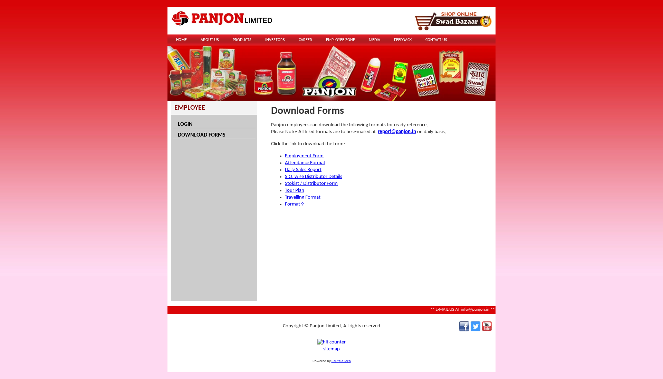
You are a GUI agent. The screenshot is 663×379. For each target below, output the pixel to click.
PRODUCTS (242, 40)
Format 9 (294, 204)
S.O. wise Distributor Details (313, 176)
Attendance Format (305, 163)
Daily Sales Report (303, 169)
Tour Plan (294, 190)
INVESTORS (275, 40)
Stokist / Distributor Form (311, 183)
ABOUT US (210, 40)
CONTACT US (436, 40)
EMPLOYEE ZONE (340, 40)
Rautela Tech (341, 361)
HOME (181, 40)
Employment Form (304, 156)
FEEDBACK (403, 40)
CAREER (305, 40)
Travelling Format (302, 197)
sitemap (331, 349)
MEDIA (374, 40)
